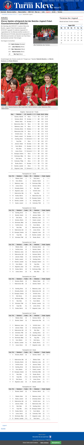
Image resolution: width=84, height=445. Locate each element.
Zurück (3, 429)
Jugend (48, 12)
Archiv (53, 12)
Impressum (45, 0)
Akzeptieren (56, 442)
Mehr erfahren (44, 442)
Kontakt (77, 0)
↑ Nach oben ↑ (42, 434)
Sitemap (62, 0)
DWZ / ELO (31, 12)
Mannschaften (22, 12)
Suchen (57, 0)
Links (43, 12)
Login (81, 0)
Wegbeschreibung (69, 0)
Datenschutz (52, 0)
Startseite (3, 12)
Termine (60, 12)
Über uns (37, 12)
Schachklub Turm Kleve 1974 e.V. (9, 14)
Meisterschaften (11, 12)
